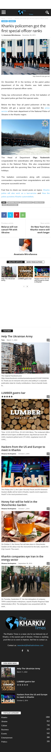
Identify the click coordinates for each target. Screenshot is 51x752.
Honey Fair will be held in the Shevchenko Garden (19, 503)
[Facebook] (4, 215)
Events (10, 18)
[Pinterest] (16, 215)
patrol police (39, 202)
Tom (3, 340)
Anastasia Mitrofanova (12, 35)
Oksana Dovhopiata (8, 454)
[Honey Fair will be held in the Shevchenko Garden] (25, 526)
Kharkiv (12, 21)
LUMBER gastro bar (25, 279)
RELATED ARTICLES (15, 262)
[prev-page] (24, 286)
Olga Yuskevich (26, 202)
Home (3, 18)
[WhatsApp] (23, 215)
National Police (13, 202)
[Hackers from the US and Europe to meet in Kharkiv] (42, 271)
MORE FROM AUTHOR (34, 262)
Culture (4, 726)
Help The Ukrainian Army (8, 279)
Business (5, 730)
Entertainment (6, 738)
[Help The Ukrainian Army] (9, 271)
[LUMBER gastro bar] (25, 271)
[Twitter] (10, 215)
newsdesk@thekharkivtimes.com (30, 645)
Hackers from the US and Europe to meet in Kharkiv (41, 280)
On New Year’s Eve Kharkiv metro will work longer (40, 229)
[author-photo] (25, 245)
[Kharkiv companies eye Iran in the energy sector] (25, 581)
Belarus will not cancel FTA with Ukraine (9, 229)
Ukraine (4, 721)
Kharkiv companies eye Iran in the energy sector (22, 558)
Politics (4, 742)
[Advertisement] (25, 4)
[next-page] (27, 286)
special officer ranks (10, 205)
